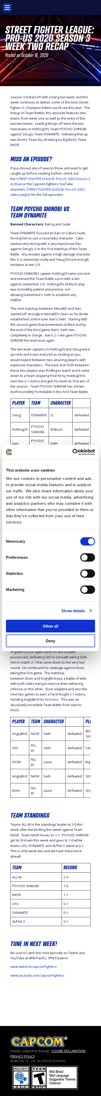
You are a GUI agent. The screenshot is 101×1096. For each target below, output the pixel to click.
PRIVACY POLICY (22, 1056)
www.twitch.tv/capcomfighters (33, 966)
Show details (73, 611)
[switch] (87, 557)
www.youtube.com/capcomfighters (37, 975)
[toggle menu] (7, 7)
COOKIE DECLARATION (68, 1051)
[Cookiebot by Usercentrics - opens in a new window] (72, 452)
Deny (50, 641)
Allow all (50, 626)
